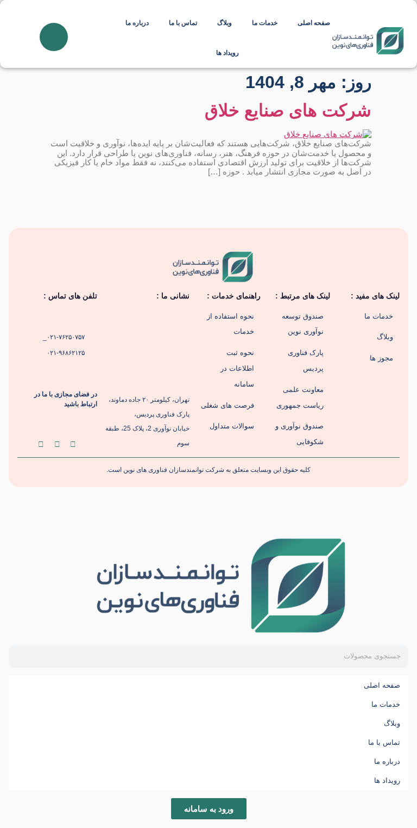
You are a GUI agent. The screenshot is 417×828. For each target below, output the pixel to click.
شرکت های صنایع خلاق (288, 110)
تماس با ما (183, 23)
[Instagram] (57, 444)
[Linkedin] (73, 444)
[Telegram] (41, 444)
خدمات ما (264, 23)
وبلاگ (224, 23)
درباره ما (137, 23)
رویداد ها (227, 53)
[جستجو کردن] (20, 656)
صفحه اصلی (314, 23)
